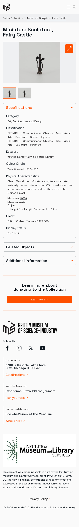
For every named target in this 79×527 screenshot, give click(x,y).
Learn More (38, 299)
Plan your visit (15, 398)
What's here (14, 421)
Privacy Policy (38, 499)
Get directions (15, 375)
